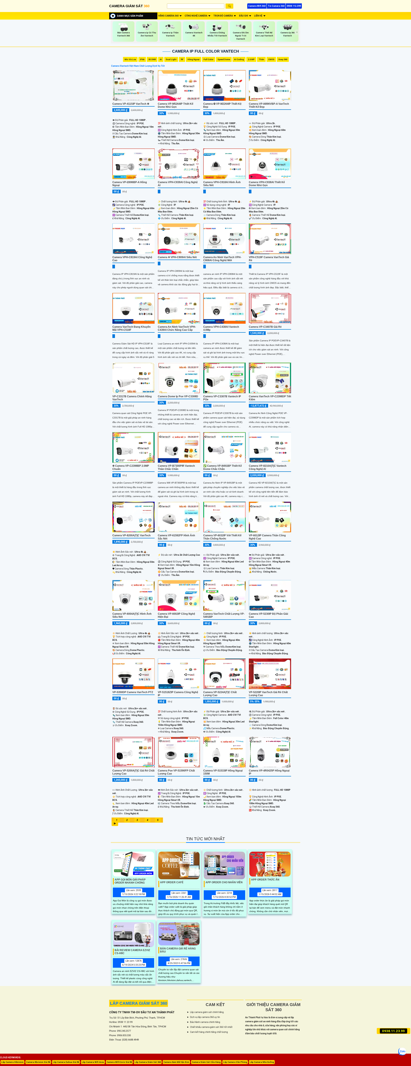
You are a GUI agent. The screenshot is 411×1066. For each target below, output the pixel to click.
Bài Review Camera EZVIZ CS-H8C (132, 952)
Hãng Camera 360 (168, 15)
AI (161, 59)
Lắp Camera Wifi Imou (93, 1062)
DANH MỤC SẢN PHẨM (130, 15)
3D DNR (152, 59)
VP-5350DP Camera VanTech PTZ (132, 692)
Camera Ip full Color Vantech (205, 51)
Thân (261, 59)
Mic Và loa (130, 59)
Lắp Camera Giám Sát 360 (148, 1062)
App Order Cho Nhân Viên (224, 882)
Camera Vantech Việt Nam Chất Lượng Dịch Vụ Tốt (138, 66)
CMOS (271, 59)
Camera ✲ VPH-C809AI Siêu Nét (177, 257)
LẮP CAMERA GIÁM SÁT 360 (138, 1003)
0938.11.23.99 (393, 1031)
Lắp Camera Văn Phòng (235, 1062)
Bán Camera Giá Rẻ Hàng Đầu (178, 950)
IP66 (142, 59)
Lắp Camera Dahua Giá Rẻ (66, 1062)
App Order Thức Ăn (265, 879)
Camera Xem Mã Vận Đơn (176, 1062)
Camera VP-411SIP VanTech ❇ (130, 103)
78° (182, 59)
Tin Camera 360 (276, 6)
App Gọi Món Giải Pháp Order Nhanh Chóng (130, 881)
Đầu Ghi (243, 15)
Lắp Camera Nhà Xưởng (262, 1062)
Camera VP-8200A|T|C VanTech (131, 535)
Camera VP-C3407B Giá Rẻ (265, 326)
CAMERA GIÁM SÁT (129, 6)
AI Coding (239, 59)
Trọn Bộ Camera (223, 15)
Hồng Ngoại (194, 59)
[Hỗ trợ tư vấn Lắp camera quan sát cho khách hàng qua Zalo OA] (402, 1052)
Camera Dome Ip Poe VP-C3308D (178, 396)
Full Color (209, 59)
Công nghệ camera (196, 15)
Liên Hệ (258, 15)
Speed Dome (224, 59)
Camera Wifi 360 (257, 6)
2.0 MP (251, 59)
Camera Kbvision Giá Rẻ (38, 1062)
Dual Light (171, 59)
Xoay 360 (282, 59)
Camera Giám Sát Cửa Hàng (206, 1062)
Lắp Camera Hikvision (12, 1062)
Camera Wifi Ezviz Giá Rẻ (119, 1062)
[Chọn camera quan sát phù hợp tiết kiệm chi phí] (297, 32)
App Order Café (172, 882)
